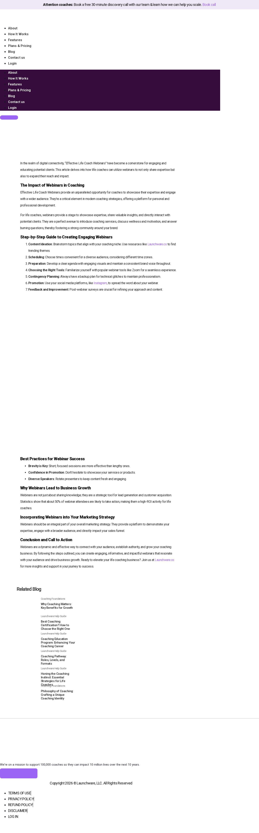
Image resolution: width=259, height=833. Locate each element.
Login (12, 63)
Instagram (100, 283)
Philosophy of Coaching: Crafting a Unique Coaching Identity (57, 694)
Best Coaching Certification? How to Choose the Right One (55, 625)
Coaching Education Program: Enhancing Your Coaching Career (58, 642)
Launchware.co (157, 244)
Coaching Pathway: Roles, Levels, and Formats (53, 659)
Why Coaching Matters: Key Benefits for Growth (57, 606)
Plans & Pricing (20, 46)
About (13, 28)
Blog (11, 52)
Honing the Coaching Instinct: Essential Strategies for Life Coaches (55, 679)
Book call (209, 4)
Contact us (16, 58)
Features (15, 40)
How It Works (18, 34)
